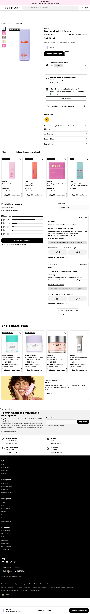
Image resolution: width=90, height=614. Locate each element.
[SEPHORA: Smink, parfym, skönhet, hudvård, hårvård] (13, 8)
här (20, 576)
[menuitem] (82, 8)
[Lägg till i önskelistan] (20, 159)
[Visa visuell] (4, 29)
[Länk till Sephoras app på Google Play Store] (7, 571)
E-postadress (50, 418)
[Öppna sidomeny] (2, 7)
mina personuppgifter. (22, 427)
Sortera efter (62, 204)
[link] (22, 240)
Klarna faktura (70, 42)
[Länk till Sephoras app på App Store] (19, 571)
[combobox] (73, 207)
